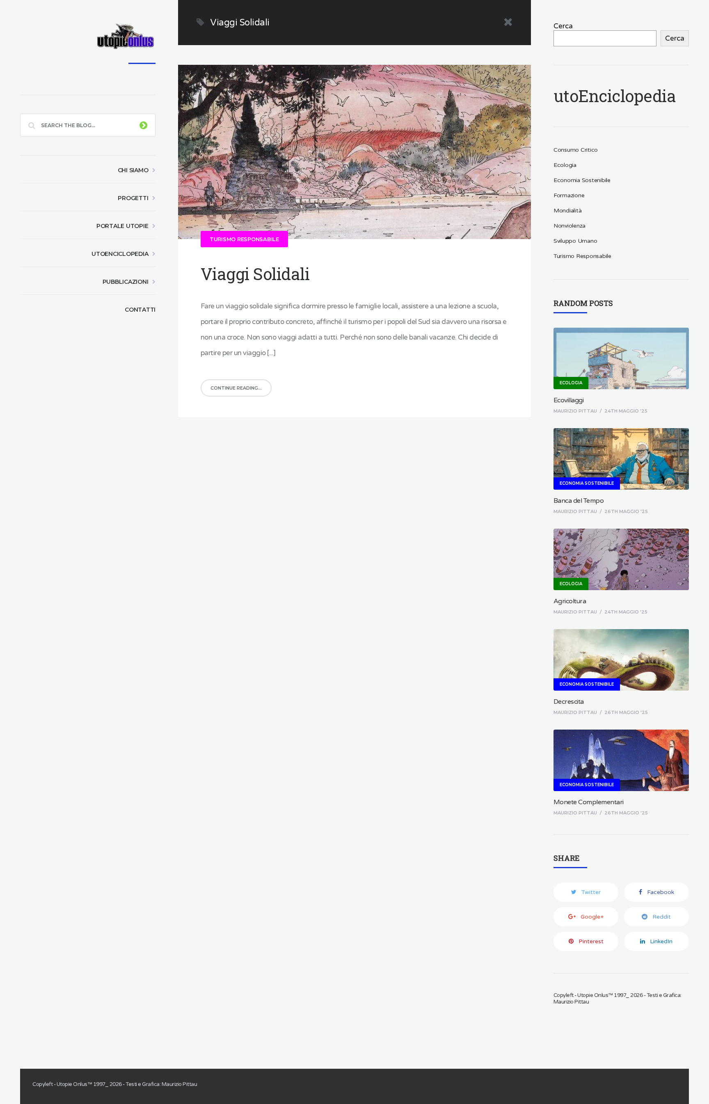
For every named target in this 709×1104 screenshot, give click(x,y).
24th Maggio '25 (625, 411)
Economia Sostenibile (582, 180)
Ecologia (564, 165)
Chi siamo (133, 170)
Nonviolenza (569, 225)
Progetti (133, 198)
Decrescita (568, 702)
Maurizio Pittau (575, 411)
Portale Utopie (122, 226)
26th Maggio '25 (626, 511)
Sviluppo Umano (575, 240)
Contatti (140, 309)
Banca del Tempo (578, 501)
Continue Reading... (236, 388)
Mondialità (567, 210)
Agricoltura (569, 601)
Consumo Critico (575, 149)
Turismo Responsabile (244, 239)
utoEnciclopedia (119, 254)
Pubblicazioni (126, 281)
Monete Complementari (588, 802)
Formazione (569, 195)
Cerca (563, 26)
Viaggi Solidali (255, 274)
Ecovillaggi (568, 400)
